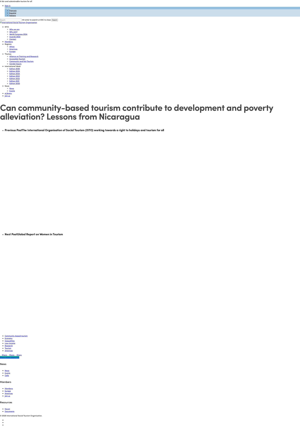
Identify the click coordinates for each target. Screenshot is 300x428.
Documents (9, 411)
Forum (7, 409)
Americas (9, 350)
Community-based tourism (16, 336)
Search (54, 20)
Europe (8, 391)
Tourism (8, 348)
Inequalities (10, 340)
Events (7, 373)
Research (9, 345)
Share (4, 355)
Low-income (10, 343)
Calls (7, 375)
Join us (7, 396)
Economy (8, 338)
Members (9, 388)
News (7, 370)
